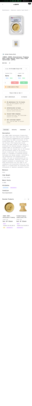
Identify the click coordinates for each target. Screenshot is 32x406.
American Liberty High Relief (19, 10)
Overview (5, 129)
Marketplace (5, 10)
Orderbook (23, 129)
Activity (14, 129)
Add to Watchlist (10, 96)
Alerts (25, 96)
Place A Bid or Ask (15, 93)
